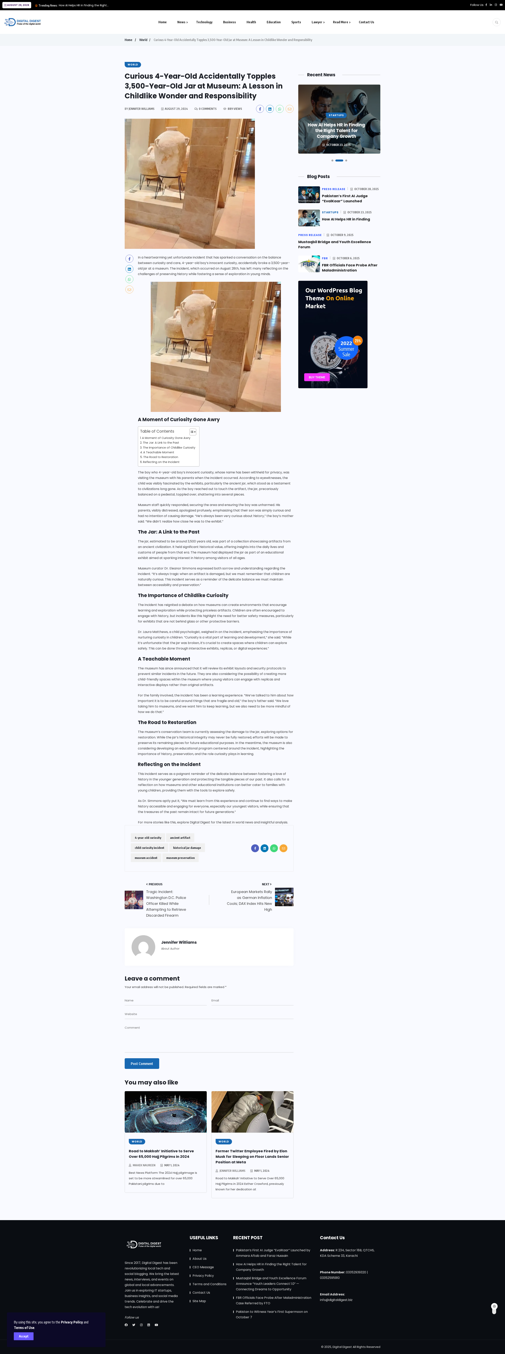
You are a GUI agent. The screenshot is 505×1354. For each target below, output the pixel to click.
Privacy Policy (72, 1322)
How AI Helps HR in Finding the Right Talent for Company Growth (271, 1267)
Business (229, 22)
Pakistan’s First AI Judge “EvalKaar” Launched (345, 198)
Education (274, 22)
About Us (200, 1258)
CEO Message (203, 1267)
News (181, 22)
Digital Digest (200, 822)
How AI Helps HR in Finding (346, 219)
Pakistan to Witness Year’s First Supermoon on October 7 (272, 1314)
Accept (24, 1336)
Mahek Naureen (144, 1165)
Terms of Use (24, 1327)
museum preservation (180, 857)
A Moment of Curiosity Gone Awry (166, 438)
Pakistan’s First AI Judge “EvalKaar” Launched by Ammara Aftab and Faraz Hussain (273, 1253)
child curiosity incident (149, 847)
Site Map (199, 1301)
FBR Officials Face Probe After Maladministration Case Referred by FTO (273, 1300)
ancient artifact (180, 837)
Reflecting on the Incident (161, 462)
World (143, 40)
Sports (296, 22)
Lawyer (317, 22)
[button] (332, 160)
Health (251, 22)
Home (162, 22)
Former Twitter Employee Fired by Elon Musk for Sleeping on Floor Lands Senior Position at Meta (252, 1157)
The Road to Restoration (160, 457)
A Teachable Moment (158, 452)
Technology (204, 22)
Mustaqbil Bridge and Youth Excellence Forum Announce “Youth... (103, 5)
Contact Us (366, 22)
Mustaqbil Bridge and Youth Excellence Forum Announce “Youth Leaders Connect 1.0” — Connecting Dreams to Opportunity (271, 1283)
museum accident (146, 857)
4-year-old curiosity (148, 837)
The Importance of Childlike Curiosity (169, 448)
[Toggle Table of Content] (190, 432)
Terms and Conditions (209, 1284)
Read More (340, 22)
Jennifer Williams (232, 1170)
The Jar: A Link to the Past (161, 443)
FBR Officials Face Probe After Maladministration (350, 268)
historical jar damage (187, 847)
